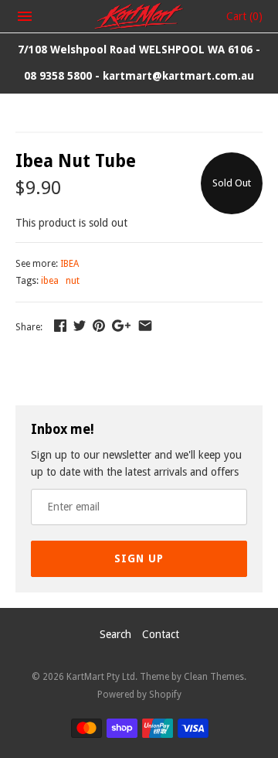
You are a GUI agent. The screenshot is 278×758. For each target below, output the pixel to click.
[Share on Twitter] (79, 325)
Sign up (139, 558)
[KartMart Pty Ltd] (139, 16)
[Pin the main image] (99, 325)
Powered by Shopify (139, 694)
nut (73, 280)
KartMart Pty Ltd (100, 676)
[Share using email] (145, 325)
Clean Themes (214, 676)
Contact (160, 634)
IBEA (69, 263)
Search (115, 634)
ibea (50, 280)
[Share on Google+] (121, 325)
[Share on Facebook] (60, 325)
